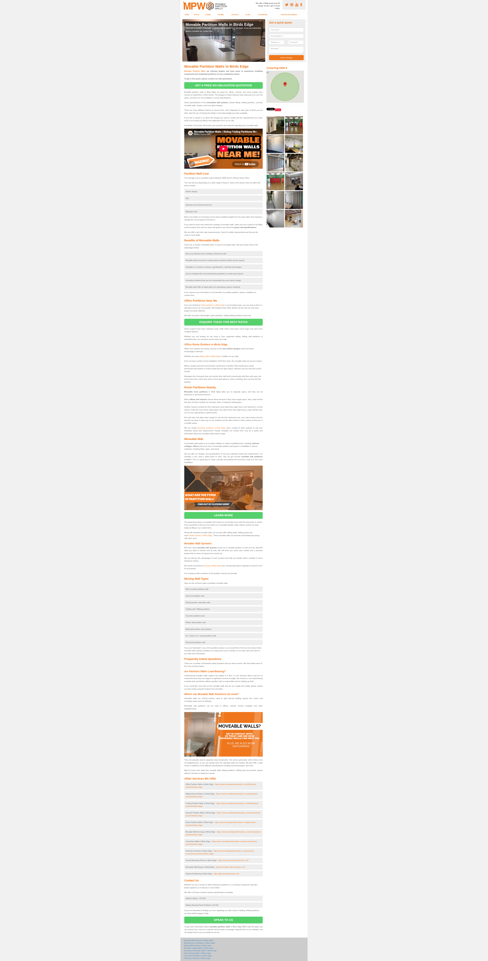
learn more (223, 515)
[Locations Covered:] (183, 2)
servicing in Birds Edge (212, 566)
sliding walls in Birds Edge (209, 356)
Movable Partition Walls (195, 71)
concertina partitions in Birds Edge (211, 428)
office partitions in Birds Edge (213, 305)
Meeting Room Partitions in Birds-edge (199, 943)
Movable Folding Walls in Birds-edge (198, 948)
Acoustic (235, 14)
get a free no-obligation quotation (223, 85)
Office (196, 14)
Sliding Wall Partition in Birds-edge (197, 945)
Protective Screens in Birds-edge (197, 958)
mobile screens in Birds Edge (200, 535)
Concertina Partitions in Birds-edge (198, 956)
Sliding (208, 14)
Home (187, 14)
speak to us (223, 919)
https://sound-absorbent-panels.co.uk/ (233, 860)
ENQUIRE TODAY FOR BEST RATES (223, 322)
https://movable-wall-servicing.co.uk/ (230, 867)
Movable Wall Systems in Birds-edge (198, 940)
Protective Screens (289, 14)
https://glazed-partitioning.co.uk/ (226, 874)
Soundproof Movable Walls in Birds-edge (200, 951)
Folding (220, 14)
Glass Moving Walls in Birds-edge (197, 953)
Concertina (262, 14)
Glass (247, 14)
